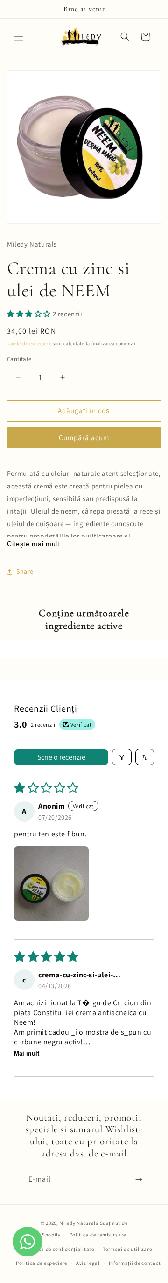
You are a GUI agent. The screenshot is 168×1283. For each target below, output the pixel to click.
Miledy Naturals (78, 1223)
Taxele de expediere (29, 344)
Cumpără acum (84, 437)
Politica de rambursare (98, 1234)
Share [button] (25, 571)
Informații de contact (135, 1263)
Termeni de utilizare (127, 1249)
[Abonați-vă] (138, 1179)
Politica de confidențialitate (59, 1249)
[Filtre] (122, 757)
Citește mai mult (33, 544)
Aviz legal (88, 1263)
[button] (18, 37)
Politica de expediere (41, 1263)
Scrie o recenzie (61, 757)
